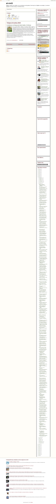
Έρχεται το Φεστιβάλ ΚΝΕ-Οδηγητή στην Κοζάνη (42, 231)
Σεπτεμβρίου (41, 181)
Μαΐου (40, 438)
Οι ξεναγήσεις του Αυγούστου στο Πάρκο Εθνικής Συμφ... (43, 202)
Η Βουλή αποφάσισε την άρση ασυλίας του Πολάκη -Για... (43, 195)
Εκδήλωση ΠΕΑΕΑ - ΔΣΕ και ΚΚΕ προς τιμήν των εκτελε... (43, 215)
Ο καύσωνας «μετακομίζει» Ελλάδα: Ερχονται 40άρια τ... (43, 266)
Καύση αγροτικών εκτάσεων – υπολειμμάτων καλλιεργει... (43, 409)
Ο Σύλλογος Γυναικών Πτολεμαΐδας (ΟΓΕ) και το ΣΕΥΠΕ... (42, 354)
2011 (39, 452)
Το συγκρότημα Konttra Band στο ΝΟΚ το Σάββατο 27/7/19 (43, 258)
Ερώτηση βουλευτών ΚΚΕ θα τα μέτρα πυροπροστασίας (43, 200)
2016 (39, 446)
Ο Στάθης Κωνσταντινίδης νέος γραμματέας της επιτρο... (43, 272)
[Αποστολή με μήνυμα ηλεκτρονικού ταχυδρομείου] (19, 40)
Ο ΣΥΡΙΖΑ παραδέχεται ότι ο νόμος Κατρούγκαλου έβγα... (43, 237)
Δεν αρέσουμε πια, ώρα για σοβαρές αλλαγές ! (42, 210)
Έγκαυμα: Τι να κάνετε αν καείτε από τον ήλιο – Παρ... (43, 277)
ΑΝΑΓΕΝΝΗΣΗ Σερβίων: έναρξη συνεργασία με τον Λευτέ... (43, 189)
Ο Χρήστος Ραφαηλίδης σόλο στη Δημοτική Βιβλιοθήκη (43, 233)
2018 (39, 444)
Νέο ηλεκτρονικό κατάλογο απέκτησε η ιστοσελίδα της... (43, 268)
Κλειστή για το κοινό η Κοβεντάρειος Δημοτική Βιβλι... (43, 363)
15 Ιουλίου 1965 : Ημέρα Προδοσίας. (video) (42, 403)
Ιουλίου (40, 183)
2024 (39, 171)
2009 (39, 454)
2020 (39, 175)
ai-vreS (9, 3)
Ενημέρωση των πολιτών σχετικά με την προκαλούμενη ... (43, 280)
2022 (39, 173)
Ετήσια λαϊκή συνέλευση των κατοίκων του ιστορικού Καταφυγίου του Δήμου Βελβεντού (44, 99)
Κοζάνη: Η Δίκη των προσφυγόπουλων (41, 208)
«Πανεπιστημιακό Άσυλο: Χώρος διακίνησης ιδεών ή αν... (43, 264)
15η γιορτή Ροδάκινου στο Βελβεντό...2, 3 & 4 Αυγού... (43, 343)
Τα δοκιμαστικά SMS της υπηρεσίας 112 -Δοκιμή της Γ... (43, 193)
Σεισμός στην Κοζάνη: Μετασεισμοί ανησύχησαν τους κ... (42, 422)
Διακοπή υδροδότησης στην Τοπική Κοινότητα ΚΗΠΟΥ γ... (43, 217)
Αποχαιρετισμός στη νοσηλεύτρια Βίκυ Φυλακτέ (44, 73)
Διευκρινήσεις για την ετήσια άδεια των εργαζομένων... (42, 380)
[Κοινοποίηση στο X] (21, 40)
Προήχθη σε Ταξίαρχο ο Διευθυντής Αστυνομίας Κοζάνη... (42, 301)
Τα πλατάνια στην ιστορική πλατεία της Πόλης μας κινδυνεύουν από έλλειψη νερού (45, 87)
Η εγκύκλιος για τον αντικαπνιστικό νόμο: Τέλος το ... (43, 228)
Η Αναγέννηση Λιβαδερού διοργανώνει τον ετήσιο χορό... (42, 248)
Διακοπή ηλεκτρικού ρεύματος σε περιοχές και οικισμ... (43, 242)
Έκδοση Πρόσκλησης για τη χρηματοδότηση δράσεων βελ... (42, 346)
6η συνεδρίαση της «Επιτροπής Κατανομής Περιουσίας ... (43, 320)
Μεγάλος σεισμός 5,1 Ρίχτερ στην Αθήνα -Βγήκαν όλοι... (43, 348)
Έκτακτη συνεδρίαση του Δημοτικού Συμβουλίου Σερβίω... (42, 307)
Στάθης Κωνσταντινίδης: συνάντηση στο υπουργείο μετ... (42, 270)
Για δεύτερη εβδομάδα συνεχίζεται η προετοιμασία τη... (43, 374)
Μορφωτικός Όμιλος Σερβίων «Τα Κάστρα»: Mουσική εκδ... (43, 282)
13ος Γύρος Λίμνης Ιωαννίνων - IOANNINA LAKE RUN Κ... (43, 222)
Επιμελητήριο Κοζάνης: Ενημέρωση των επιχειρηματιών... (42, 352)
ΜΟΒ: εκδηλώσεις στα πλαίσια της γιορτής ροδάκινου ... (43, 187)
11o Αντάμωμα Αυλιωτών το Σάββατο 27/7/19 (42, 260)
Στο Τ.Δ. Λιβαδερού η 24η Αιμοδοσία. (42, 286)
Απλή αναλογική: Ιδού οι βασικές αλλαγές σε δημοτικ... (43, 433)
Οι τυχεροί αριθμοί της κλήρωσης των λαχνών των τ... (43, 376)
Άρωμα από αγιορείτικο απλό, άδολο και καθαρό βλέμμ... (43, 330)
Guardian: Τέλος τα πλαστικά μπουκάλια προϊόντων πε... (43, 191)
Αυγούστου (40, 182)
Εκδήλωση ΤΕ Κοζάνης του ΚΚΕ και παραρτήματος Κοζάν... (43, 250)
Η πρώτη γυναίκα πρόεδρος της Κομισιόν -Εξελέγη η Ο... (43, 387)
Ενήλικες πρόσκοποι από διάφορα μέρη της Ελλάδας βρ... (42, 284)
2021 (39, 174)
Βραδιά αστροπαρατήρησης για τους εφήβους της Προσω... (43, 322)
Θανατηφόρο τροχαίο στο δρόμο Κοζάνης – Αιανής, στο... (43, 385)
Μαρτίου (40, 440)
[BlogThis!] (20, 40)
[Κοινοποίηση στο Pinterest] (22, 40)
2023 (39, 172)
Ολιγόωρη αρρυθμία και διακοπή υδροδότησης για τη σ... (43, 417)
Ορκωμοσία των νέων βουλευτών (42, 368)
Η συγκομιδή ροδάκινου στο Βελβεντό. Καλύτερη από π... (43, 197)
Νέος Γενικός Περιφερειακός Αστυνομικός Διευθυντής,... (42, 290)
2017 (39, 445)
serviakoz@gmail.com (41, 13)
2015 (39, 447)
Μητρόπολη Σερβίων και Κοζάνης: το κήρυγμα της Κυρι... (42, 427)
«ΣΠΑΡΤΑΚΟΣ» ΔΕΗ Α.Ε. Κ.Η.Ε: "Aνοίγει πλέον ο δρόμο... (43, 384)
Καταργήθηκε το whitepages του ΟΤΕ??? (14, 461)
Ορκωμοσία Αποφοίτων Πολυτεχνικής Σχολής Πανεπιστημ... (42, 397)
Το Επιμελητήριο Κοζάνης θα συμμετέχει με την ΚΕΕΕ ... (42, 391)
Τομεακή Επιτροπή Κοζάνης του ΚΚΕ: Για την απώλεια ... (43, 358)
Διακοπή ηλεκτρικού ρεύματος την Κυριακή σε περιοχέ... (43, 349)
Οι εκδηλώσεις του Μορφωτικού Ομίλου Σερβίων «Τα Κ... (43, 206)
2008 (39, 455)
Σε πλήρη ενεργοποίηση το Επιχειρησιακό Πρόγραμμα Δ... (43, 382)
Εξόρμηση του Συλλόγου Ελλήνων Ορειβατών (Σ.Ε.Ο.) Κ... (43, 292)
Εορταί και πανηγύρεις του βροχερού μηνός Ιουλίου (42, 378)
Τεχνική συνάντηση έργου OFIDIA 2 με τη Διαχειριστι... (43, 326)
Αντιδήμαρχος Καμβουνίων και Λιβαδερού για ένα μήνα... (43, 303)
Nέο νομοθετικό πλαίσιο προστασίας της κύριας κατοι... (42, 220)
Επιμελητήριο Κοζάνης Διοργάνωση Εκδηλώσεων (42, 413)
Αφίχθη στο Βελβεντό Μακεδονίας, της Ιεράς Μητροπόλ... (42, 185)
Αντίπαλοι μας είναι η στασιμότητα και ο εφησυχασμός (41, 395)
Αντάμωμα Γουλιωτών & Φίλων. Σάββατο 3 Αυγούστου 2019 (43, 324)
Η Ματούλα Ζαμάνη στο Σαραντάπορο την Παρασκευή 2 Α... (43, 240)
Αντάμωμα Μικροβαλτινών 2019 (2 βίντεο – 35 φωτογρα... (43, 310)
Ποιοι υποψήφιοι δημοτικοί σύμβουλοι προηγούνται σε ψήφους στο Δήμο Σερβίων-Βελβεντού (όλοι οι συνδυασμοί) (19, 465)
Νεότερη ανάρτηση (9, 44)
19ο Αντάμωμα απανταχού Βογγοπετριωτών (42, 316)
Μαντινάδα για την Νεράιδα (42, 331)
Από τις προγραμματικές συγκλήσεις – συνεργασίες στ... (42, 318)
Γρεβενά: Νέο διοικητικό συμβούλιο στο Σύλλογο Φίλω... (42, 416)
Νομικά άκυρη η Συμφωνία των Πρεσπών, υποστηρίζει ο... (43, 360)
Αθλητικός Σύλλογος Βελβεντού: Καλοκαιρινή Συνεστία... (43, 369)
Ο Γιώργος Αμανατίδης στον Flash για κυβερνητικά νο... (42, 212)
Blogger (32, 502)
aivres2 (8, 51)
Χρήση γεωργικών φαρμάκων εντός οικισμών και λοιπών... (43, 405)
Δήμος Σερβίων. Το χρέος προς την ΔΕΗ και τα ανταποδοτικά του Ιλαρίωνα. (45, 67)
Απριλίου (40, 439)
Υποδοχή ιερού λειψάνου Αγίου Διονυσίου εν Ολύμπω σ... (43, 294)
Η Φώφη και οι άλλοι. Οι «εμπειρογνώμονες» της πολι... (42, 205)
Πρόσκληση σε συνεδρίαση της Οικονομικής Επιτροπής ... (43, 298)
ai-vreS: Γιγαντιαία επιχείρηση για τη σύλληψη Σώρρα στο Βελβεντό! (17, 496)
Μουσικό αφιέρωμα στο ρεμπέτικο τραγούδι (42, 229)
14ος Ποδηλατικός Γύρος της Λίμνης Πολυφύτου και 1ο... (43, 335)
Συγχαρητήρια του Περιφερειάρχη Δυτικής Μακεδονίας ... (42, 424)
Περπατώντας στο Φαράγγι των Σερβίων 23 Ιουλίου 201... (43, 304)
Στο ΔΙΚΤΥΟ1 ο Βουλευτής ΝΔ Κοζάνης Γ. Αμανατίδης (43, 341)
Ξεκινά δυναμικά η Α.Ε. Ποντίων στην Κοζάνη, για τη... (43, 245)
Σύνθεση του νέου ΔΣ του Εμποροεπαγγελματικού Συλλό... (42, 296)
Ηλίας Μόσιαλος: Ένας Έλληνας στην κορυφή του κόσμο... (43, 309)
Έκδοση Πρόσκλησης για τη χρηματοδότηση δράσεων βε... (43, 356)
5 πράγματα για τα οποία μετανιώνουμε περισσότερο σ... (43, 236)
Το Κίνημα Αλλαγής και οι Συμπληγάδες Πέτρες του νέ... (43, 337)
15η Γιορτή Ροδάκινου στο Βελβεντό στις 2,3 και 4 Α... (42, 214)
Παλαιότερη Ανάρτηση (31, 44)
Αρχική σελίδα (20, 44)
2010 (39, 453)
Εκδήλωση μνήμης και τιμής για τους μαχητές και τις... (43, 362)
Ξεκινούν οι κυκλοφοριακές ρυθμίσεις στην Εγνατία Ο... (43, 223)
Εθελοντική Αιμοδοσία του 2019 (43, 408)
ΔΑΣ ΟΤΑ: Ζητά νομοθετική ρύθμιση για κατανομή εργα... (43, 371)
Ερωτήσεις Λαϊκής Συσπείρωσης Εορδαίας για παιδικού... (43, 225)
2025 (39, 170)
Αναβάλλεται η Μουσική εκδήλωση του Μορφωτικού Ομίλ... (43, 366)
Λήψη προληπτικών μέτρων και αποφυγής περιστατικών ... (43, 255)
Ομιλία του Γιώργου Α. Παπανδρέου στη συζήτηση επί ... (43, 328)
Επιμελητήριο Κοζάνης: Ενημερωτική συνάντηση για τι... (43, 313)
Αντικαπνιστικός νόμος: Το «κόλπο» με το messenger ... (43, 253)
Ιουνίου (40, 437)
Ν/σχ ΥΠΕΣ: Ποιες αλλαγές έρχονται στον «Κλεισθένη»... (43, 244)
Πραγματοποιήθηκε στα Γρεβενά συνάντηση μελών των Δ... (43, 435)
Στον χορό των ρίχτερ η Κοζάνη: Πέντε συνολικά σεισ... (43, 419)
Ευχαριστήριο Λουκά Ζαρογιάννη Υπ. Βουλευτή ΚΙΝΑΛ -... (43, 401)
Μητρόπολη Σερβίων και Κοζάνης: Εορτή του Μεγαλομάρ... (42, 262)
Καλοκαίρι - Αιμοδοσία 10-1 (42, 314)
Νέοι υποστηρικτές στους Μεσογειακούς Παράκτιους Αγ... (42, 340)
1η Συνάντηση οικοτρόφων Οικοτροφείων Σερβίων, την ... (43, 407)
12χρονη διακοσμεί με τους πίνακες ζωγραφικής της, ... (43, 274)
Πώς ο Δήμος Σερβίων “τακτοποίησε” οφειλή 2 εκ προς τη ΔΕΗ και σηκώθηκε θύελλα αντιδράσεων (45, 61)
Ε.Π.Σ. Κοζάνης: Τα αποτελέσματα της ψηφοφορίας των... (41, 432)
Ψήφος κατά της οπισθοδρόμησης (41, 389)
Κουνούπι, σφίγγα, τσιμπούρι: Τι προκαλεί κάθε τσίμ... (43, 276)
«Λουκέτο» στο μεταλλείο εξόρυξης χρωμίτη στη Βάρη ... (43, 429)
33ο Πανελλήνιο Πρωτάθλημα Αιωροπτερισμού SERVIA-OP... (43, 333)
